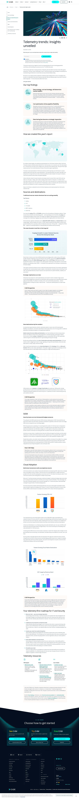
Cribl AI (10, 774)
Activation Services (12, 779)
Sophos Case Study (58, 673)
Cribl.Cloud (10, 770)
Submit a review (67, 784)
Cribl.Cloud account (62, 738)
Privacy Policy (46, 62)
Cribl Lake (10, 768)
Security (42, 768)
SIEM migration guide (29, 664)
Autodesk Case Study (58, 664)
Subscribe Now (60, 768)
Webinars (27, 774)
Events (27, 772)
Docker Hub (27, 781)
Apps (10, 772)
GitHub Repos (28, 779)
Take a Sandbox (43, 778)
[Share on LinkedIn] (62, 38)
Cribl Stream (11, 763)
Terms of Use (42, 789)
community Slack (60, 695)
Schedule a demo (17, 738)
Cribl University (28, 761)
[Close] (76, 796)
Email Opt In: (39, 61)
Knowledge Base (28, 763)
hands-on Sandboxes (52, 698)
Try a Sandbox (39, 738)
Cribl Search (11, 766)
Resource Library (28, 765)
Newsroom (42, 765)
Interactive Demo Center (17, 742)
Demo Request (43, 782)
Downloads (27, 768)
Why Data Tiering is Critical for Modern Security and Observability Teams (46, 666)
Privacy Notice (48, 789)
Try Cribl (63, 1)
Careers (42, 763)
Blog (26, 770)
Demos (54, 1)
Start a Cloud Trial (39, 742)
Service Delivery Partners (12, 781)
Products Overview (12, 761)
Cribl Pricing (11, 777)
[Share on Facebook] (64, 38)
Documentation (28, 766)
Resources (11, 7)
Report (16, 7)
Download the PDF (46, 56)
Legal (41, 772)
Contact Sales (43, 783)
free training (31, 695)
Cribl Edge (10, 765)
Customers (42, 766)
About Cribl (42, 761)
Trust (41, 770)
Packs (26, 777)
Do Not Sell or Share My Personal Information (61, 789)
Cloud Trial (42, 780)
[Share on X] (60, 38)
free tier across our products (48, 695)
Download (62, 742)
